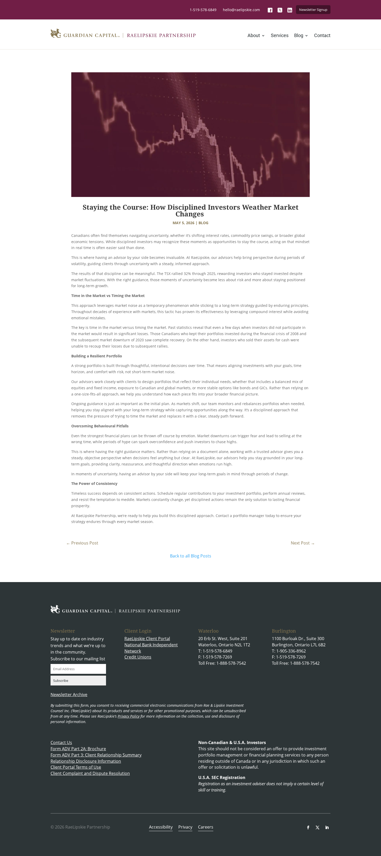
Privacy (185, 827)
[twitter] (317, 827)
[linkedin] (326, 827)
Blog (298, 36)
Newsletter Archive (69, 694)
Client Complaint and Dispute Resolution (90, 773)
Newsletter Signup (313, 9)
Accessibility (161, 827)
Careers (205, 827)
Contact (322, 36)
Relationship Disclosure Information (86, 761)
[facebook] (308, 827)
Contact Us (61, 742)
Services (279, 36)
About (254, 36)
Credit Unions (137, 657)
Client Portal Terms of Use (76, 767)
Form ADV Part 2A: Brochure (78, 749)
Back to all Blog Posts (190, 556)
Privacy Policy (128, 716)
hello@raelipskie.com (241, 9)
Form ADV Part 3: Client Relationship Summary (96, 755)
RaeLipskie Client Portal (147, 638)
